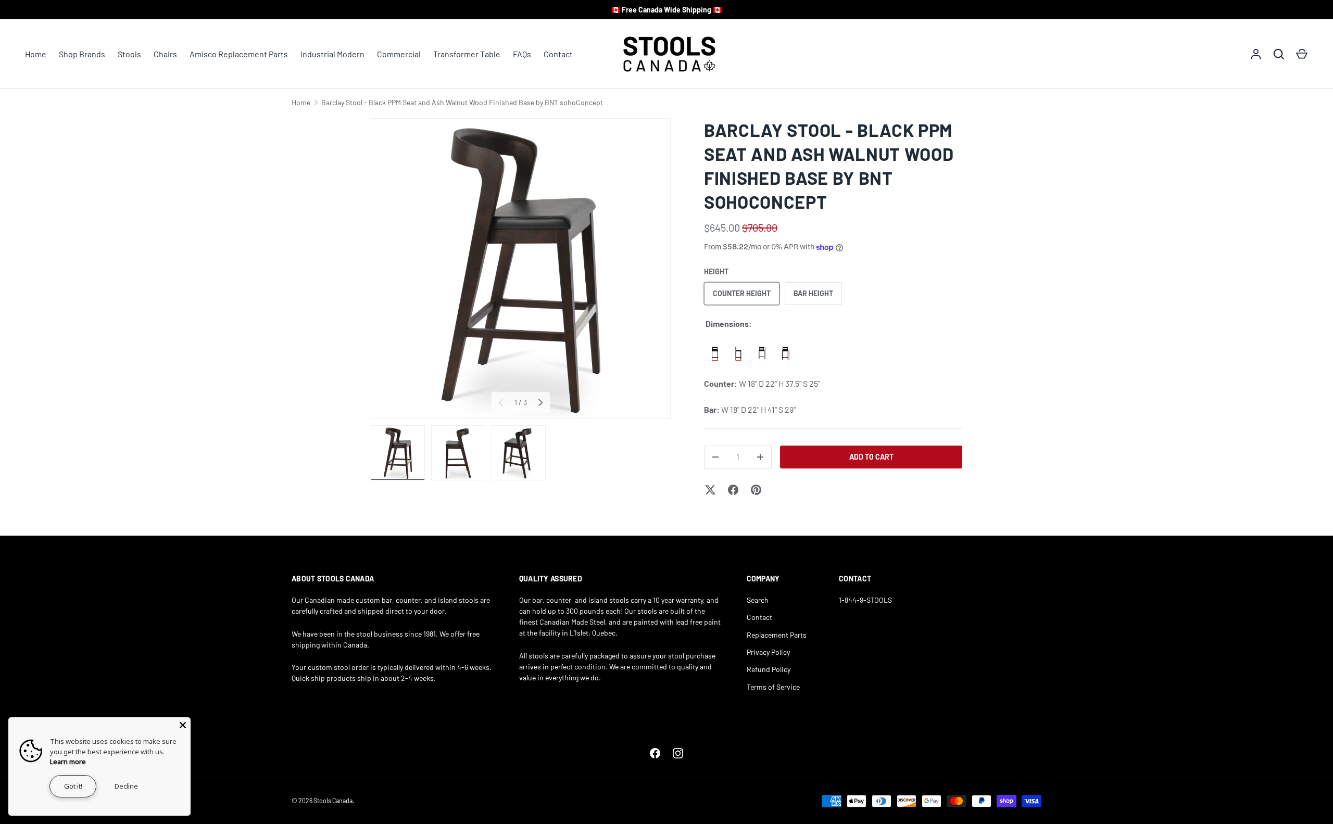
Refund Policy (768, 669)
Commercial (399, 54)
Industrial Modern (332, 54)
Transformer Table (466, 54)
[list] (521, 268)
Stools (129, 54)
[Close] (183, 725)
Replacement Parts (777, 634)
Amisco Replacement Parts (239, 54)
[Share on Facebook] (733, 489)
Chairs (165, 54)
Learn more (68, 761)
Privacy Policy (768, 652)
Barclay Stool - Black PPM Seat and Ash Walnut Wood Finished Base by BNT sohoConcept (462, 102)
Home (35, 54)
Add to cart (871, 456)
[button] (1301, 54)
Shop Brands (82, 54)
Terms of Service (773, 686)
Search (758, 599)
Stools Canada (333, 800)
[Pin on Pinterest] (756, 489)
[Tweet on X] (710, 489)
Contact (558, 54)
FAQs (522, 54)
